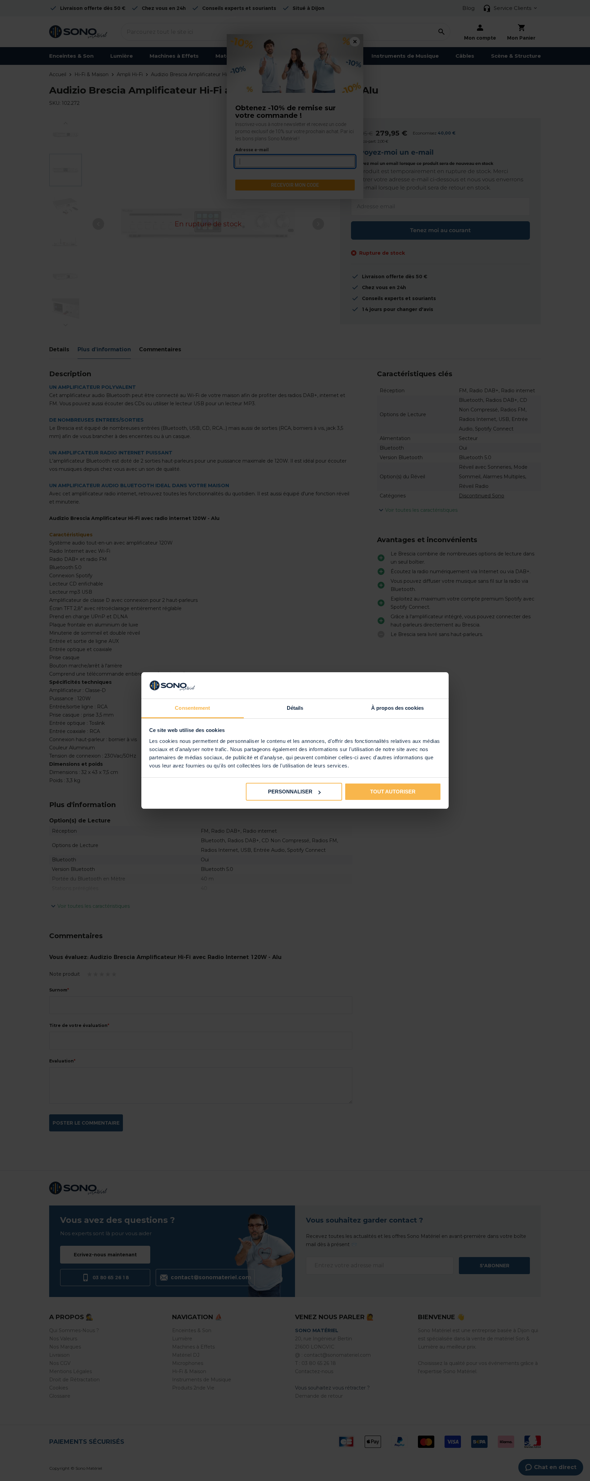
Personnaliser (290, 791)
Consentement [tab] (192, 708)
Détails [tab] (295, 708)
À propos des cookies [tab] (397, 708)
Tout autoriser (393, 791)
